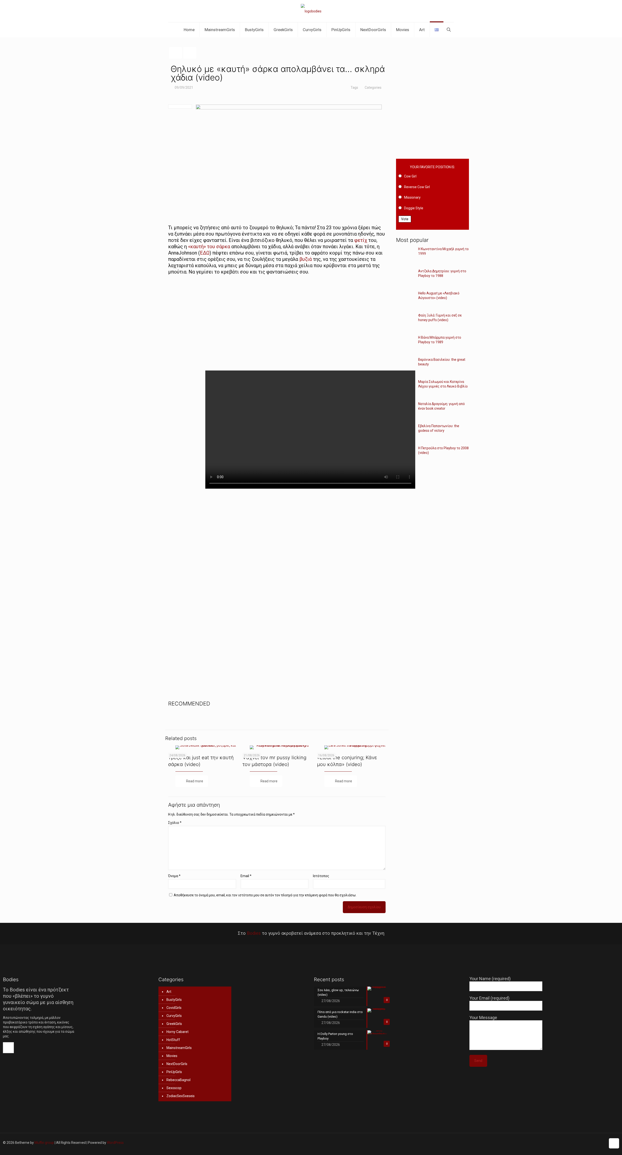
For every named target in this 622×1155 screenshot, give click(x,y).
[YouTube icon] (582, 1142)
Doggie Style (413, 208)
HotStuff (173, 1040)
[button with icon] (8, 1047)
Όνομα (174, 876)
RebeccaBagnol (178, 1080)
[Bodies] (311, 11)
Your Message (483, 1017)
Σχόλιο (174, 823)
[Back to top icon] (614, 1143)
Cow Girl (410, 176)
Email (246, 876)
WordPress (115, 1143)
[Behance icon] (602, 1142)
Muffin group (44, 1143)
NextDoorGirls (176, 1064)
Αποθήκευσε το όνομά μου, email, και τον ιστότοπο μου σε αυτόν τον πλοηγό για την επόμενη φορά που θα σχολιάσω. (265, 895)
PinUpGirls (174, 1072)
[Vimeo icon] (577, 1142)
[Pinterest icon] (592, 1142)
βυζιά (305, 259)
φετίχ (360, 240)
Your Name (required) (490, 978)
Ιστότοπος (321, 876)
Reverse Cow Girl (417, 187)
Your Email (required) (489, 998)
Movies (171, 1056)
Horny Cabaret (177, 1032)
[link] (351, 322)
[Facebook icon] (566, 1142)
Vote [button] (404, 219)
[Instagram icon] (597, 1142)
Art (168, 992)
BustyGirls (174, 1000)
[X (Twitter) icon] (571, 1142)
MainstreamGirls (179, 1048)
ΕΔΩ (204, 253)
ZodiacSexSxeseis (180, 1096)
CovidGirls (173, 1008)
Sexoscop (173, 1088)
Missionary (412, 197)
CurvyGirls (174, 1016)
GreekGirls (174, 1024)
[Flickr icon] (587, 1142)
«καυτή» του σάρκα (209, 246)
